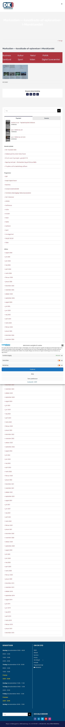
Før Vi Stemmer (9, 197)
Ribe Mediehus (55, 723)
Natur (33, 55)
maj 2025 (7, 314)
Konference (8, 205)
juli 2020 (7, 554)
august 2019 (8, 599)
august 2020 (8, 550)
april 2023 (8, 418)
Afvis (32, 374)
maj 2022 (7, 463)
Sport (20, 59)
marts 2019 (8, 620)
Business (7, 55)
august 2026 (8, 252)
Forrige (60, 40)
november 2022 (9, 438)
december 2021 (9, 484)
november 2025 (9, 290)
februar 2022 (9, 475)
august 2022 (8, 451)
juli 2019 (7, 604)
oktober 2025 (9, 294)
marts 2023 (8, 422)
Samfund (7, 59)
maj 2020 (7, 562)
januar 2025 (8, 331)
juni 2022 (8, 459)
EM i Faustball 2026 (10, 150)
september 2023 (10, 397)
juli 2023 (7, 405)
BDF (6, 176)
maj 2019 (7, 612)
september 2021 (10, 496)
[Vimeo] (42, 718)
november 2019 (9, 587)
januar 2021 (8, 529)
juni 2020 (8, 558)
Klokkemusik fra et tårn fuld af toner (15, 154)
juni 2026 (8, 261)
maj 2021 (7, 513)
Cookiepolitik (30, 382)
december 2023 (9, 385)
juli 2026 (7, 257)
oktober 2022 (9, 442)
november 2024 (9, 339)
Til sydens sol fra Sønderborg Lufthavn (16, 166)
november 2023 (9, 389)
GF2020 (7, 201)
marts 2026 (8, 273)
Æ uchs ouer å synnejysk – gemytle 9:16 (16, 158)
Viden (32, 59)
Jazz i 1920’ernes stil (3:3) (18, 137)
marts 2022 (8, 471)
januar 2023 (8, 430)
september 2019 (10, 595)
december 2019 (9, 583)
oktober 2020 (9, 542)
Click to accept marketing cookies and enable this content (8, 122)
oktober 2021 (9, 492)
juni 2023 (8, 409)
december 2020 (9, 533)
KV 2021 (7, 213)
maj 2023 (7, 414)
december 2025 (9, 285)
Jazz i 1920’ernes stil (17, 130)
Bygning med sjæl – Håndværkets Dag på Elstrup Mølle (20, 162)
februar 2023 (9, 426)
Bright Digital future (11, 180)
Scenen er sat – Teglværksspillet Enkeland (23, 122)
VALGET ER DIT (9, 238)
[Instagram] (49, 718)
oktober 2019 (9, 591)
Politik (45, 55)
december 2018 (9, 632)
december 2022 (9, 434)
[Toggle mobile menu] (61, 4)
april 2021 (8, 517)
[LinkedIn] (38, 718)
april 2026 (8, 269)
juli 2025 (7, 306)
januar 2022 (8, 480)
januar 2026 (8, 281)
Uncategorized (9, 234)
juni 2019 (8, 608)
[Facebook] (35, 718)
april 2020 (8, 566)
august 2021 (8, 500)
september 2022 (10, 447)
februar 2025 (9, 327)
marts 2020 (8, 570)
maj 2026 (7, 265)
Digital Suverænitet (51, 59)
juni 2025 (8, 310)
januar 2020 (8, 579)
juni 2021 (8, 509)
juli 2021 (7, 504)
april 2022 (8, 467)
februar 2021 (9, 525)
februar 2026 (9, 277)
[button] (62, 345)
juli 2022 (7, 455)
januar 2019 (8, 628)
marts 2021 (8, 521)
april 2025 (8, 318)
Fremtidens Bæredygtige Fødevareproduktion (18, 193)
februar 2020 (9, 575)
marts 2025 (8, 323)
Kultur (21, 55)
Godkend (32, 369)
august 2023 (8, 401)
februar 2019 (9, 624)
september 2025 (10, 298)
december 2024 (9, 335)
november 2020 (9, 537)
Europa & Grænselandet (12, 189)
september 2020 (10, 546)
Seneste (46, 118)
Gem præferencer (32, 378)
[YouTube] (46, 718)
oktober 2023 (9, 393)
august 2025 (8, 302)
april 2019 (8, 616)
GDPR (35, 382)
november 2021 (9, 488)
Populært (18, 118)
